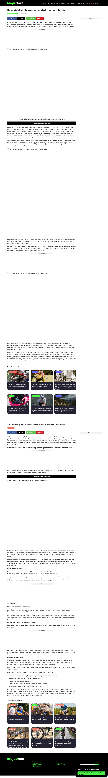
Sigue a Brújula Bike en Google (42, 123)
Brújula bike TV (85, 3)
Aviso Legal (58, 762)
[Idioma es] (91, 3)
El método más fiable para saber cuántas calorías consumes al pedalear (17, 410)
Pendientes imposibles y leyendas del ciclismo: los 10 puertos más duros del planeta (64, 410)
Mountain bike (46, 3)
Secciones (34, 762)
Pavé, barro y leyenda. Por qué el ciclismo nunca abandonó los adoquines (64, 743)
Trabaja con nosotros (36, 766)
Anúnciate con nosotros (37, 764)
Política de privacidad (60, 764)
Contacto (33, 765)
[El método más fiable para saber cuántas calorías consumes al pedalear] (18, 405)
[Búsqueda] (100, 3)
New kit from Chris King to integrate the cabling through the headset (91, 773)
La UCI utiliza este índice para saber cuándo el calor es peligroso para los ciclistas (42, 410)
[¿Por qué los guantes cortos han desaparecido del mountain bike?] (18, 381)
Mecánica (63, 3)
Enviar (97, 764)
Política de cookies (60, 763)
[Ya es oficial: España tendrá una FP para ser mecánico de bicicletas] (42, 715)
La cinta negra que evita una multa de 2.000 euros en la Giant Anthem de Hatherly (41, 743)
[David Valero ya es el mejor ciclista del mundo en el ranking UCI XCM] (65, 715)
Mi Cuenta (95, 3)
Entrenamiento (55, 3)
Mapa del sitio (35, 763)
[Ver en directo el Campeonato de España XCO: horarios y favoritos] (18, 715)
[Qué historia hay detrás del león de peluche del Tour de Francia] (42, 381)
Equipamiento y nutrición (73, 3)
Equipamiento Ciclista (12, 13)
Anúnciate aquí (42, 29)
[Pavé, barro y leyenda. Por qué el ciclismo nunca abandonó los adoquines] (65, 739)
